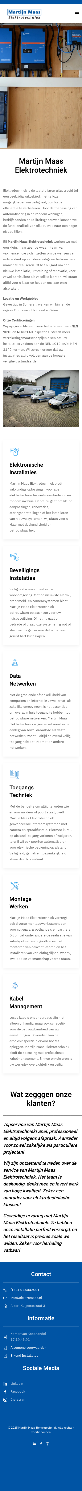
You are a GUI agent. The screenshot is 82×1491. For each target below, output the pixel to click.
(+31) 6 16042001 (25, 1290)
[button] (77, 13)
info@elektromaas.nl (26, 1298)
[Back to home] (24, 14)
